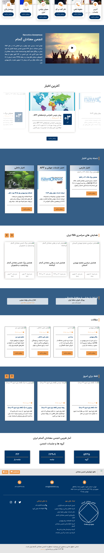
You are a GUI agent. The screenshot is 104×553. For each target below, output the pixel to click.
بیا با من (70, 337)
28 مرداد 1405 (19, 403)
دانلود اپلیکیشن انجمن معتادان (86, 472)
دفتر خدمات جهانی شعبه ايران (66, 512)
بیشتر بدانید (95, 17)
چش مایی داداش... (42, 337)
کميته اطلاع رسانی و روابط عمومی (65, 508)
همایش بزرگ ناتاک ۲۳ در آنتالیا (88, 177)
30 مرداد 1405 (84, 403)
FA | (5, 3)
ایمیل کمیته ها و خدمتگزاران (66, 505)
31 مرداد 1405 (91, 332)
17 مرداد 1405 (18, 332)
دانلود (26, 4)
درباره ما (54, 4)
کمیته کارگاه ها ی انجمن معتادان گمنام (65, 525)
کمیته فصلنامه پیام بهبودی (67, 520)
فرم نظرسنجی (34, 4)
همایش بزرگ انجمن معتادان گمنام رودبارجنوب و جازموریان (51, 264)
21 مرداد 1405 (43, 332)
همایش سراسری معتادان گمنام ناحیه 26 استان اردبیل (19, 264)
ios (6, 472)
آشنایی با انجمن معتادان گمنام (70, 4)
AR (3, 3)
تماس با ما (78, 12)
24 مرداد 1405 (67, 332)
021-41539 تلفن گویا (39, 508)
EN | (9, 3)
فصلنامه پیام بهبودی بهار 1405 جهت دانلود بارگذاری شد (20, 193)
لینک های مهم (89, 12)
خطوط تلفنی (44, 4)
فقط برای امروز (90, 376)
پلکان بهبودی (93, 337)
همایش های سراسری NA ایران (82, 235)
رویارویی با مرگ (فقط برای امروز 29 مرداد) (45, 407)
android (16, 472)
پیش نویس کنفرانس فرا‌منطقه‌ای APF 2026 (47, 113)
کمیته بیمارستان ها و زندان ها (66, 529)
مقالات (94, 320)
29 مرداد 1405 (51, 403)
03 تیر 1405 (57, 117)
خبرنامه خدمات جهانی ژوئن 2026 (55, 193)
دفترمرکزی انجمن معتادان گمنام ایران (65, 516)
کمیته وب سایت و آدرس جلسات (65, 532)
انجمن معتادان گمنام (88, 4)
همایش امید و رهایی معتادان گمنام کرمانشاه (84, 264)
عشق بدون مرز (20, 337)
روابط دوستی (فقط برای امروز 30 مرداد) (78, 407)
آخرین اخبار (52, 86)
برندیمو (43, 549)
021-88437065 (40, 505)
